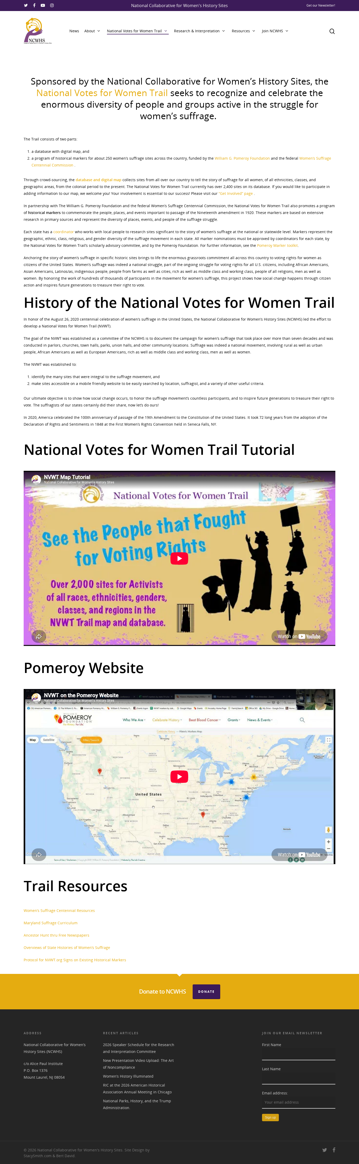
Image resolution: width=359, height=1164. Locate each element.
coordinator (63, 231)
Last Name (271, 1068)
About (89, 30)
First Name (271, 1044)
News (74, 30)
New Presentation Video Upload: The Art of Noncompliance (138, 1064)
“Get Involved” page (236, 193)
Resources (241, 30)
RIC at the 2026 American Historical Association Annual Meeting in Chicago (137, 1088)
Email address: (275, 1092)
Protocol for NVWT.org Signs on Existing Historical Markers (75, 959)
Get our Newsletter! (320, 5)
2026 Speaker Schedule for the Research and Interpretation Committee (138, 1048)
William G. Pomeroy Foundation (242, 158)
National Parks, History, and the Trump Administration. (137, 1104)
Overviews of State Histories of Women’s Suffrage (67, 947)
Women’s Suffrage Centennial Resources (59, 910)
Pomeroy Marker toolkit (277, 245)
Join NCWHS (272, 30)
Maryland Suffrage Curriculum (51, 922)
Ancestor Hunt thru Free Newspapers (56, 935)
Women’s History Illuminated (128, 1076)
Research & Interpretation (197, 30)
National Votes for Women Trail (134, 30)
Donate (206, 991)
